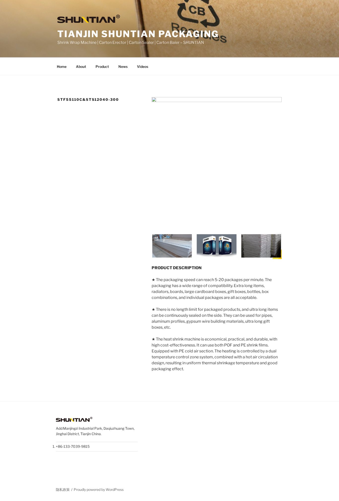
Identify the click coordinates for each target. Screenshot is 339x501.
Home (62, 66)
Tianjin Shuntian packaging (138, 33)
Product (102, 66)
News (123, 66)
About (81, 66)
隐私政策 (63, 489)
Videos (142, 66)
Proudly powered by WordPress (99, 489)
